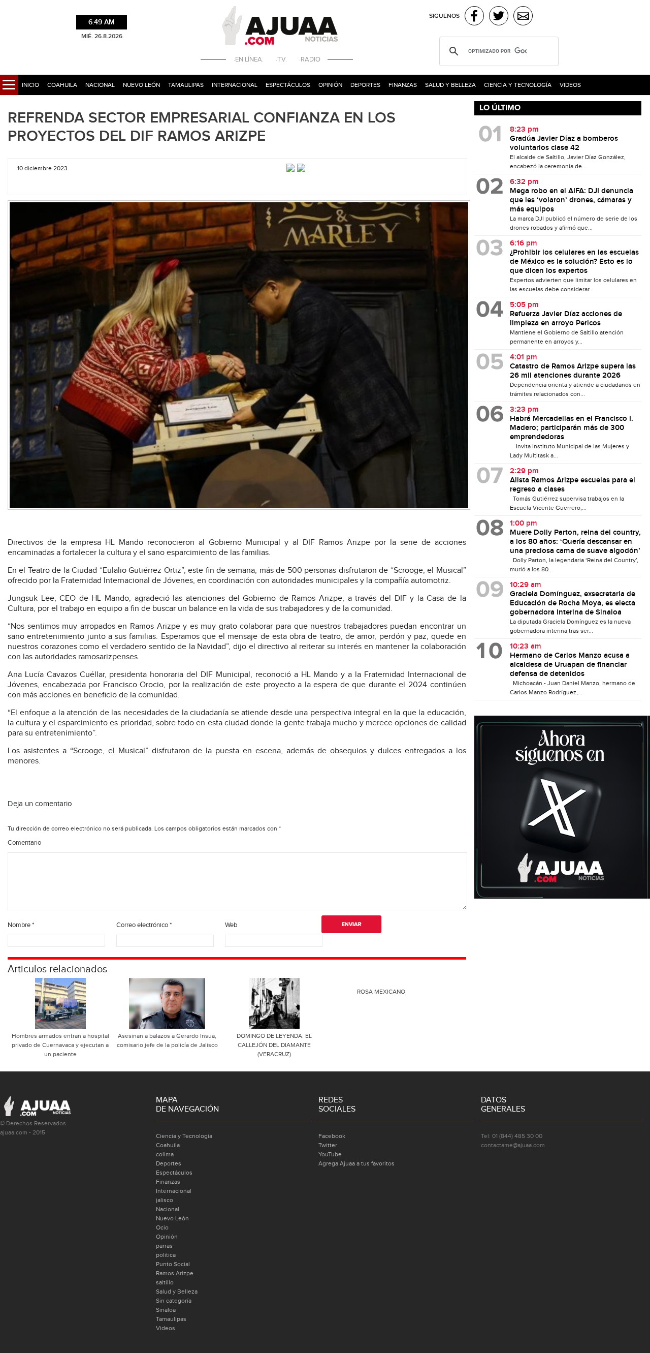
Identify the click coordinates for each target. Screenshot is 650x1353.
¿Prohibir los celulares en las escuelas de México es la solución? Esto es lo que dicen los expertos (574, 261)
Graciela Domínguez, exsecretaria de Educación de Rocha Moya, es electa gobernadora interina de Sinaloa (572, 603)
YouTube (330, 1154)
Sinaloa (166, 1309)
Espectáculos (288, 84)
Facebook (331, 1136)
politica (166, 1254)
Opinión (330, 84)
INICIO (30, 84)
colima (165, 1154)
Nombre (21, 925)
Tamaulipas (186, 84)
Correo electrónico (144, 925)
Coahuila (62, 84)
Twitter (327, 1145)
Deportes (365, 84)
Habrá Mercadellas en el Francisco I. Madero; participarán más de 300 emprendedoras (571, 428)
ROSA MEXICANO (381, 991)
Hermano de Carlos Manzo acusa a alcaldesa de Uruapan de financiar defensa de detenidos (570, 665)
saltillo (165, 1282)
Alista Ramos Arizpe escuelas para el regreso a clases (572, 485)
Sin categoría (173, 1300)
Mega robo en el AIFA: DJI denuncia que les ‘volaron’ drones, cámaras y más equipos (571, 200)
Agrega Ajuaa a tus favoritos (356, 1163)
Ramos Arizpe (174, 1273)
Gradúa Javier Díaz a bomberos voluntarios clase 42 (564, 143)
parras (164, 1245)
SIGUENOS (444, 16)
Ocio (162, 1227)
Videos (570, 84)
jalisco (164, 1200)
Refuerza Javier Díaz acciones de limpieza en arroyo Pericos (566, 319)
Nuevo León (141, 84)
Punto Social (173, 1264)
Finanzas (402, 84)
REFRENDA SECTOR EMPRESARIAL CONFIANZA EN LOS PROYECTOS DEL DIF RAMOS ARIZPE (202, 127)
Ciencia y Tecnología (517, 84)
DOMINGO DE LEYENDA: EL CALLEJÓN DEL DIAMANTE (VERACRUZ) (274, 1045)
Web (231, 925)
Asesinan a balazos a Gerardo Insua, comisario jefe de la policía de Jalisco (167, 1040)
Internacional (234, 84)
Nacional (100, 84)
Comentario (24, 843)
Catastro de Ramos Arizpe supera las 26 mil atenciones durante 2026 (573, 371)
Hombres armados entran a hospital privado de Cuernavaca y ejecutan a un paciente (60, 1045)
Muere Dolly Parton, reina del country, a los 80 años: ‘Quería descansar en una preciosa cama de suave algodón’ (575, 542)
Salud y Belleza (450, 84)
